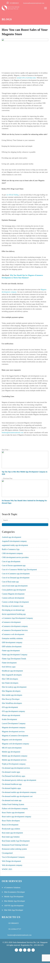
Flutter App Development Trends (14, 659)
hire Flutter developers (10, 683)
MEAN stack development (12, 748)
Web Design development (11, 861)
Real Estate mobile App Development (16, 841)
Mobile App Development (13, 897)
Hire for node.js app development (14, 687)
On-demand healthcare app (12, 784)
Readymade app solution (11, 829)
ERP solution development (11, 646)
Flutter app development (11, 651)
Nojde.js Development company (14, 764)
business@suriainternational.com (33, 3)
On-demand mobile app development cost (17, 796)
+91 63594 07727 (14, 929)
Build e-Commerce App (10, 549)
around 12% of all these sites (26, 78)
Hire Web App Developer (13, 910)
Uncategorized (7, 853)
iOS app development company (13, 711)
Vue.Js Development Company (13, 857)
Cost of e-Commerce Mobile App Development (19, 570)
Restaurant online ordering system (14, 849)
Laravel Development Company (13, 723)
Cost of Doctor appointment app (13, 565)
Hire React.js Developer (11, 699)
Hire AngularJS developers (12, 675)
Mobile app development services (14, 760)
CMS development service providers (15, 557)
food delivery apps (8, 667)
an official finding (12, 195)
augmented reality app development (15, 545)
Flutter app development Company (14, 655)
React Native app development (13, 813)
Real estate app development (12, 833)
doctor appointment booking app (14, 614)
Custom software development (13, 598)
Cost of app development (11, 561)
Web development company (12, 865)
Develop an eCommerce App (12, 606)
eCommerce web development (13, 634)
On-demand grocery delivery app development (19, 780)
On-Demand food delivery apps (13, 776)
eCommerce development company (15, 626)
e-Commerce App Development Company (17, 618)
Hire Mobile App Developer (14, 901)
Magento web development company (15, 744)
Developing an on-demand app (13, 610)
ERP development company (12, 642)
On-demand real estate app (11, 800)
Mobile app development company (14, 756)
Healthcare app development (12, 671)
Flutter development (9, 663)
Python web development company (15, 808)
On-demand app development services (16, 768)
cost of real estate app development (14, 586)
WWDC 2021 (7, 869)
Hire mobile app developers (12, 695)
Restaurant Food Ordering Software (15, 845)
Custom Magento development (13, 594)
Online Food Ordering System (13, 804)
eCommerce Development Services (15, 630)
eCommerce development (11, 622)
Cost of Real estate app (10, 582)
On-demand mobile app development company (19, 792)
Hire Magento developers (11, 691)
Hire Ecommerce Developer (14, 892)
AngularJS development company (14, 541)
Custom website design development (15, 602)
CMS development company (12, 553)
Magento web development (12, 740)
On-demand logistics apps (11, 788)
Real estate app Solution (11, 837)
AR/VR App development (13, 906)
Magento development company (13, 727)
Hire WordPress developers (12, 703)
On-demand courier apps (11, 772)
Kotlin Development (9, 719)
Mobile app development (11, 752)
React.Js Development (10, 825)
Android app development (11, 537)
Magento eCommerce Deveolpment (15, 736)
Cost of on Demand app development (15, 578)
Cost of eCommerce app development (16, 574)
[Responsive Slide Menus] (10, 8)
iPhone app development (11, 715)
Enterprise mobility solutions (12, 638)
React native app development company (16, 817)
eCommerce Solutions (12, 887)
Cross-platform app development (14, 590)
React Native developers (11, 821)
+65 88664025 (14, 3)
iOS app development (10, 707)
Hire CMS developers (10, 679)
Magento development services (13, 732)
